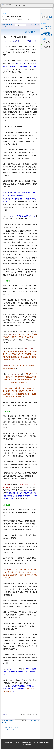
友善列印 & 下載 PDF (10, 727)
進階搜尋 (49, 19)
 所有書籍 (6, 19)
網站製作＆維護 (28, 744)
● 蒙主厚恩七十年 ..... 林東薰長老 (46, 29)
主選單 (15, 5)
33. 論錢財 (34, 24)
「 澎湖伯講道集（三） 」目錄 (21, 19)
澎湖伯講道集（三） (31, 32)
